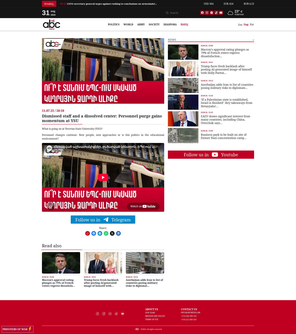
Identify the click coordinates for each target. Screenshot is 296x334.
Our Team (150, 312)
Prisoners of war (15, 329)
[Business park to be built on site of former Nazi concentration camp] (183, 135)
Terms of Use (151, 319)
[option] (130, 4)
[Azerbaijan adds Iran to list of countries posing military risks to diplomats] (145, 263)
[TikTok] (216, 13)
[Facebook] (202, 13)
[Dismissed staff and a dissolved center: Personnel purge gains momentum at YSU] (103, 73)
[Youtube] (221, 13)
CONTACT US (189, 309)
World (128, 24)
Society (154, 24)
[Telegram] (212, 13)
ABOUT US (151, 309)
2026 (144, 329)
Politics (113, 24)
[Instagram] (207, 13)
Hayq (184, 24)
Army (141, 24)
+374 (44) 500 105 (189, 316)
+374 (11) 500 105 (189, 319)
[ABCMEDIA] (51, 24)
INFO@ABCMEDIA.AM (190, 312)
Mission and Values (155, 316)
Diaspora (170, 24)
